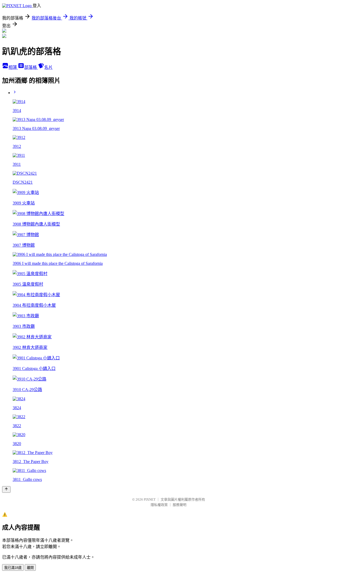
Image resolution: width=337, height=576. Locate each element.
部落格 (31, 67)
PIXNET (150, 499)
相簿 (13, 67)
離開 (30, 568)
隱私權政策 (159, 505)
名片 (48, 67)
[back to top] (6, 489)
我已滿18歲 (13, 568)
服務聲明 (179, 505)
